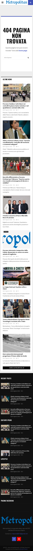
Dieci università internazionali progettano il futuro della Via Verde (15, 355)
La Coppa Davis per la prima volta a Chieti (14, 288)
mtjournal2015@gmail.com (20, 533)
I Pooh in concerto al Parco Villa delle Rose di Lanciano (15, 217)
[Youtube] (19, 539)
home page (23, 51)
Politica (5, 122)
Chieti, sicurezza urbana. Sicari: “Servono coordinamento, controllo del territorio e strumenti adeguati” (16, 142)
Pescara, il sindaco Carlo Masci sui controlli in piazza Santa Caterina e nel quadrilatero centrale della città (16, 106)
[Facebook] (14, 539)
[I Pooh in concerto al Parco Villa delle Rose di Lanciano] (16, 204)
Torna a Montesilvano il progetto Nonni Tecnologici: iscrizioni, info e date (16, 320)
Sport (5, 268)
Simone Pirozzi (23, 549)
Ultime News (7, 79)
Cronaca (6, 85)
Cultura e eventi (7, 197)
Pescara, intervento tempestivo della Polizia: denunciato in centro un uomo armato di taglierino (15, 252)
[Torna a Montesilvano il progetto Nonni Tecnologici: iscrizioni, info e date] (16, 308)
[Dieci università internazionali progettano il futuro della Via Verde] (16, 343)
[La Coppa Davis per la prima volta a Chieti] (16, 276)
